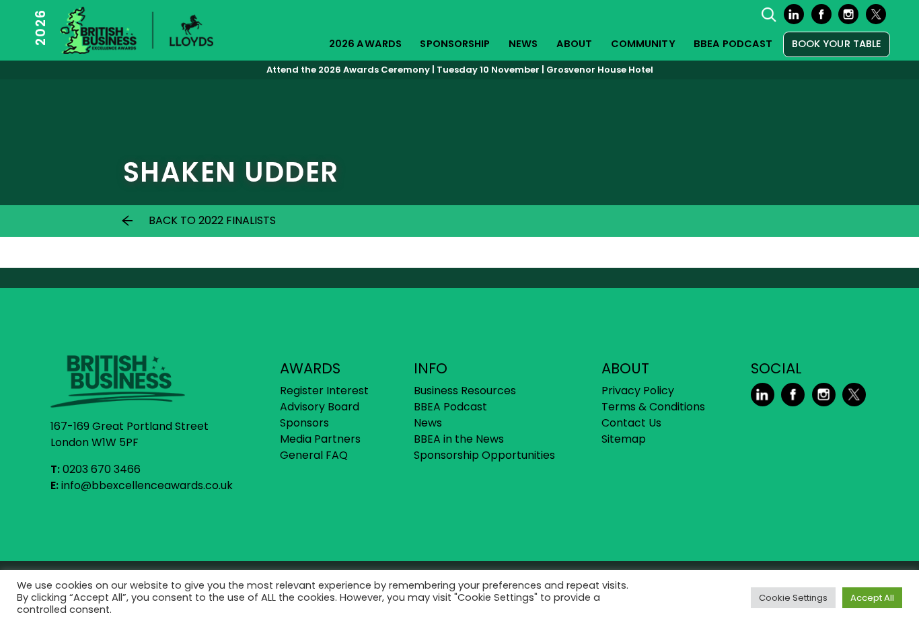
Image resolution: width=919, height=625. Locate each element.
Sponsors (304, 423)
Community (643, 43)
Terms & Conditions (653, 406)
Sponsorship (455, 43)
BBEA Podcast (733, 43)
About (574, 43)
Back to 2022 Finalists (212, 220)
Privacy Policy (637, 390)
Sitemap (623, 439)
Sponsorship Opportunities (484, 455)
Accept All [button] (872, 597)
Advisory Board (319, 406)
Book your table (837, 43)
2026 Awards (365, 43)
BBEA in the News (459, 439)
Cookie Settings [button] (793, 597)
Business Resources (465, 390)
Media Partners (320, 439)
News (523, 43)
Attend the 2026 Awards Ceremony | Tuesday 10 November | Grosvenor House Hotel (459, 69)
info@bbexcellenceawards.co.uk (147, 485)
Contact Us (631, 423)
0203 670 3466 (102, 469)
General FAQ (314, 455)
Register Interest (324, 390)
